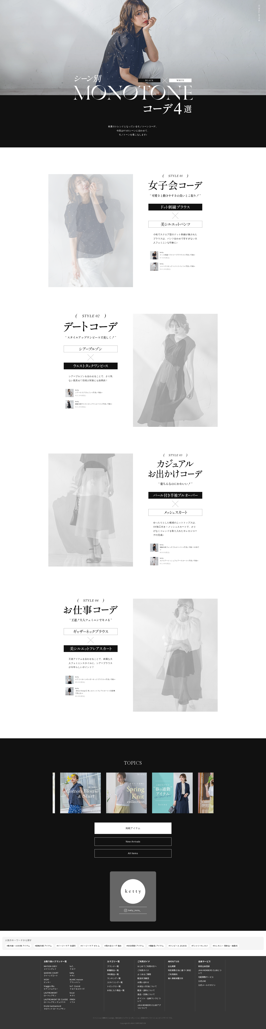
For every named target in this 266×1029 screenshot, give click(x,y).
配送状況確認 (143, 978)
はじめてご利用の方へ (147, 966)
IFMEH (72, 1000)
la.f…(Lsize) (77, 987)
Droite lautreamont (54, 1007)
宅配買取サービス (206, 977)
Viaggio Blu (51, 987)
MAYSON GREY (50, 967)
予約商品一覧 (113, 974)
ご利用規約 (172, 974)
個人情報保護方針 (175, 978)
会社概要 (172, 966)
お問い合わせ (143, 982)
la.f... (72, 967)
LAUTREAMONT (50, 994)
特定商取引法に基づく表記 (179, 970)
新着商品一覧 (113, 970)
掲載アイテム (133, 828)
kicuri (72, 994)
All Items (133, 853)
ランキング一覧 (114, 978)
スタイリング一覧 (115, 982)
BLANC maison (76, 980)
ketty (72, 974)
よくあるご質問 (144, 974)
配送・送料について (146, 990)
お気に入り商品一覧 (115, 990)
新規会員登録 (204, 966)
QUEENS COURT (51, 974)
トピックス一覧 (114, 986)
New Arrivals (133, 841)
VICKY (47, 980)
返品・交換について (146, 994)
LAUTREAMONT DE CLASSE (56, 1000)
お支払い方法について (147, 986)
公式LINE (202, 981)
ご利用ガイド (143, 970)
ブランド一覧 (113, 966)
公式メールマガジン (207, 985)
